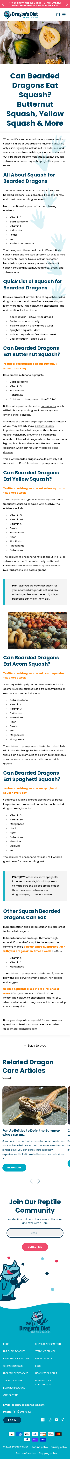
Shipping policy (48, 1453)
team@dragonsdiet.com (22, 1028)
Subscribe (35, 1246)
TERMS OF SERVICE (45, 1351)
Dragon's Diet (20, 1446)
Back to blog (37, 1046)
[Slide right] (38, 1181)
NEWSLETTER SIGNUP (46, 1373)
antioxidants (48, 406)
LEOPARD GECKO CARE (15, 1373)
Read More (14, 1167)
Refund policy (40, 1447)
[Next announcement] (66, 4)
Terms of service (26, 1453)
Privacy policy (59, 1447)
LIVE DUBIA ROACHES (14, 1351)
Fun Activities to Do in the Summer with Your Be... (31, 1132)
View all (6, 1078)
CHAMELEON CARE (13, 1366)
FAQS (38, 1366)
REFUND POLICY (43, 1358)
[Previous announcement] (3, 4)
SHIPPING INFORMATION (48, 1344)
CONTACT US (10, 1395)
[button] (64, 14)
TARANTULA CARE (12, 1380)
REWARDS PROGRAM (14, 1387)
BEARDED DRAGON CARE (16, 1358)
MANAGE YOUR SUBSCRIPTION (43, 1382)
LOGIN (12, 1420)
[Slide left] (31, 1181)
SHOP (6, 1344)
